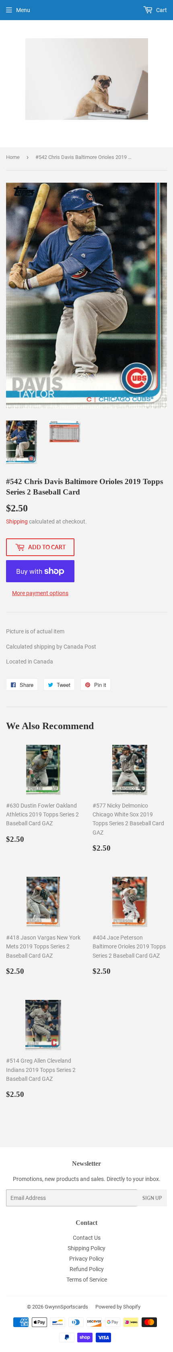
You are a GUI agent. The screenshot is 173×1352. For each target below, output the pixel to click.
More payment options (40, 593)
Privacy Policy (86, 1258)
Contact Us (87, 1238)
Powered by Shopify (117, 1307)
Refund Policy (87, 1269)
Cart (161, 10)
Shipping (17, 521)
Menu (23, 10)
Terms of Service (86, 1279)
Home (13, 157)
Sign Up (152, 1198)
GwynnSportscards (66, 1307)
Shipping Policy (86, 1248)
